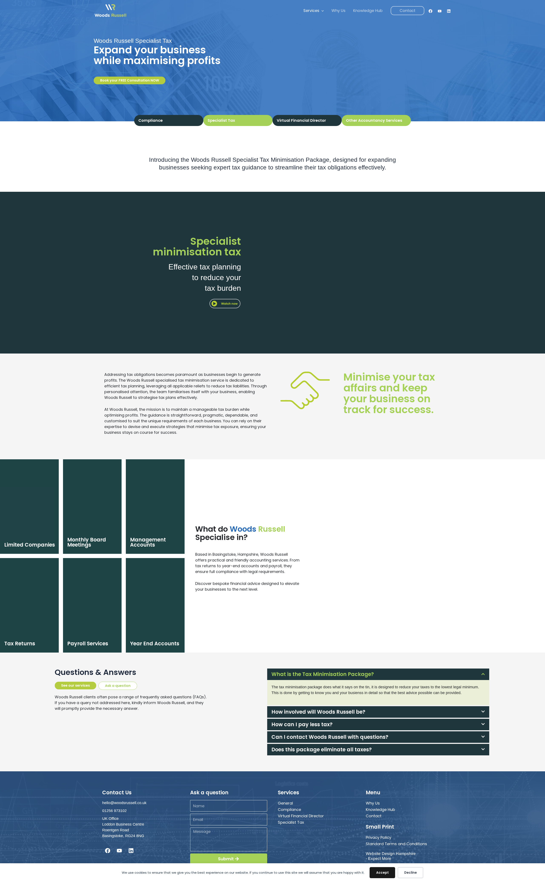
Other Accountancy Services (374, 120)
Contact (374, 816)
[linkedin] (449, 11)
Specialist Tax (291, 822)
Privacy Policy (378, 837)
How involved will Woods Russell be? (318, 711)
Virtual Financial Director (301, 120)
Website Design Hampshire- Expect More (391, 856)
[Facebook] (430, 11)
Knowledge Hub (368, 10)
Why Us (338, 10)
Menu (373, 792)
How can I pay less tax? (302, 724)
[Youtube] (440, 11)
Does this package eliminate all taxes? (321, 749)
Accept (382, 872)
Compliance (150, 120)
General (285, 803)
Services (311, 10)
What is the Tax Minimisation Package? (322, 674)
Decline (410, 872)
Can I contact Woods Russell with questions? (329, 736)
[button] (321, 10)
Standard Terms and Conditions (396, 843)
